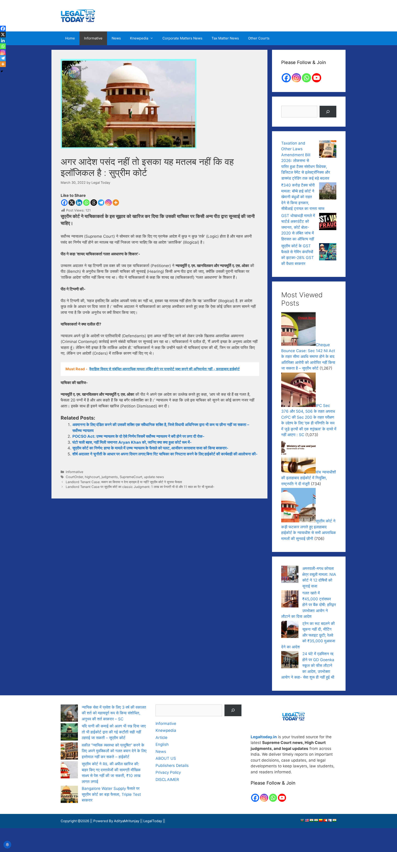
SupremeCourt (131, 477)
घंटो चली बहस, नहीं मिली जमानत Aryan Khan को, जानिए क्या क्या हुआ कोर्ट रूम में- (132, 442)
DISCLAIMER (167, 779)
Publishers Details (172, 765)
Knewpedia (139, 38)
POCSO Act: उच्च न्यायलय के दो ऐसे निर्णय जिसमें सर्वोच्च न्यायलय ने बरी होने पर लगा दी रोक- (138, 436)
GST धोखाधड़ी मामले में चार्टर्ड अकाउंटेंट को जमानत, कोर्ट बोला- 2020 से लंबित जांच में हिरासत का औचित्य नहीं (298, 227)
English (162, 744)
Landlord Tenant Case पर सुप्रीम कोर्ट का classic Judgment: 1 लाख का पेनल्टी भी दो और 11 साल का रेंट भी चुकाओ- (140, 487)
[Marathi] (325, 820)
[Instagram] (108, 202)
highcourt (92, 477)
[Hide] (2, 71)
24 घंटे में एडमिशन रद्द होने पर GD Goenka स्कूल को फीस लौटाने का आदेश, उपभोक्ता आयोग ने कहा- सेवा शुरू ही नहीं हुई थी (307, 665)
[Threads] (94, 202)
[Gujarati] (311, 820)
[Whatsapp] (86, 202)
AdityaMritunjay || (128, 821)
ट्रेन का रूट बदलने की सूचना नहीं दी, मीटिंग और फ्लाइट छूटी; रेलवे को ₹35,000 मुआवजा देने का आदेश (308, 635)
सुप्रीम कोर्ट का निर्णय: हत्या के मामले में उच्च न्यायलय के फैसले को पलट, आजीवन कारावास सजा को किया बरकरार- (150, 448)
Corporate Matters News (182, 38)
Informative (93, 38)
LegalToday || (154, 821)
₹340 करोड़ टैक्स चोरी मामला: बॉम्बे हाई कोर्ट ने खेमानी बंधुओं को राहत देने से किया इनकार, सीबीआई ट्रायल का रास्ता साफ (302, 197)
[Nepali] (330, 820)
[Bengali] (302, 820)
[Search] (328, 111)
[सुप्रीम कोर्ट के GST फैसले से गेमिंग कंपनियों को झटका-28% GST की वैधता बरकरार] (327, 252)
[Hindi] (316, 820)
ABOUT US (166, 758)
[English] (307, 820)
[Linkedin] (79, 202)
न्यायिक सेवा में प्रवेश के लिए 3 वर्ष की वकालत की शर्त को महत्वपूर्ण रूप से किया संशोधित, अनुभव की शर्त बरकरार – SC (114, 713)
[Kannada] (320, 820)
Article (161, 737)
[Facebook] (64, 202)
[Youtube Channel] (316, 77)
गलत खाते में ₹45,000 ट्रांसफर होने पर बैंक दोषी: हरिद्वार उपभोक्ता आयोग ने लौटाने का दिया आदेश (308, 605)
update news (154, 477)
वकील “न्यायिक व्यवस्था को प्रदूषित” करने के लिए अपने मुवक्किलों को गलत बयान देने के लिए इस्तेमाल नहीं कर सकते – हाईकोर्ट (114, 751)
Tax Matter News (225, 38)
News (116, 38)
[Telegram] (101, 202)
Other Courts (258, 38)
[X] (71, 202)
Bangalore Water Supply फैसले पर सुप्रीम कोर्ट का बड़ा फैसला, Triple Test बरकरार (111, 794)
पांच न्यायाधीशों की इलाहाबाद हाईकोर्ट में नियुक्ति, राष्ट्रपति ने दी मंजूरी (308, 478)
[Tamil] (334, 820)
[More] (116, 202)
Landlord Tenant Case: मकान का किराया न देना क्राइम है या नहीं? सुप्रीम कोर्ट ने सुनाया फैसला (124, 482)
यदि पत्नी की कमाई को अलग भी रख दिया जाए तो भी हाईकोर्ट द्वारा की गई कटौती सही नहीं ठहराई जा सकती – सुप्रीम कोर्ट (114, 732)
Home (70, 38)
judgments (110, 477)
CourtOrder (74, 477)
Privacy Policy (168, 772)
